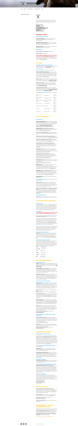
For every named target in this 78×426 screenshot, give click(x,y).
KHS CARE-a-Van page (52, 80)
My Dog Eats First (39, 164)
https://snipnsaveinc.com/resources (45, 130)
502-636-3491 (51, 278)
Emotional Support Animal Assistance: (42, 352)
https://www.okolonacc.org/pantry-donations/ (43, 157)
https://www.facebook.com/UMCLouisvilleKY (43, 151)
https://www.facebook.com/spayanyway (42, 311)
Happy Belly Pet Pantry (39, 176)
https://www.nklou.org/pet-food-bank (46, 125)
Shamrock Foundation (39, 299)
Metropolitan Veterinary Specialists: (42, 42)
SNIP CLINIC (40, 268)
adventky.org (52, 174)
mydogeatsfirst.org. (53, 168)
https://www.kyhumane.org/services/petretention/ (43, 162)
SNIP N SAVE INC (39, 128)
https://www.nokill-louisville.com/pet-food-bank (46, 126)
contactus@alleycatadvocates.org (43, 322)
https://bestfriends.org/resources (41, 398)
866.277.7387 (43, 254)
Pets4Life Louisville (37, 3)
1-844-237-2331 (48, 343)
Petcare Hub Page (46, 76)
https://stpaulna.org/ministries (52, 137)
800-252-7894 (42, 256)
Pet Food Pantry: (38, 170)
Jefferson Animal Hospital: (40, 38)
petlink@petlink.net (43, 246)
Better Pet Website (51, 395)
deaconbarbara (46, 174)
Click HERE (48, 371)
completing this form (52, 291)
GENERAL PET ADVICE (40, 30)
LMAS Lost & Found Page (53, 204)
